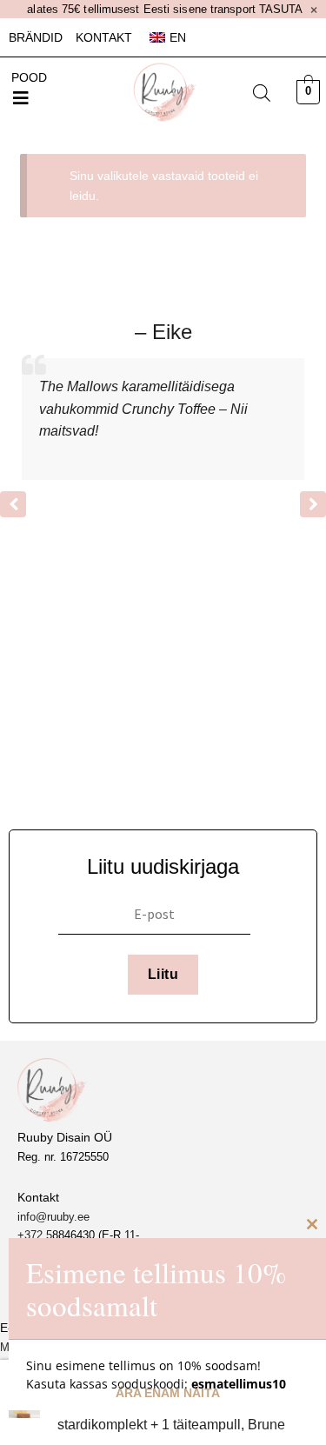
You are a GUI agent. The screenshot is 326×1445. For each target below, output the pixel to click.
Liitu (163, 974)
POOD (29, 77)
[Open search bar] (261, 93)
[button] (21, 98)
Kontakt (104, 37)
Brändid (36, 37)
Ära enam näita (168, 1393)
